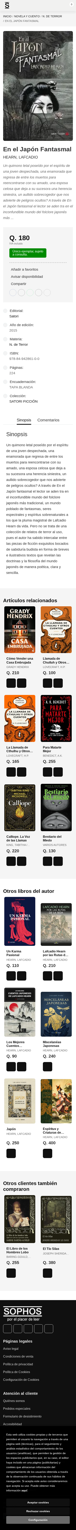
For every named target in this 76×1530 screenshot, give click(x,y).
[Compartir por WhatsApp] (30, 292)
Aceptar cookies (38, 1502)
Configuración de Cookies (21, 1379)
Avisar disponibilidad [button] (27, 277)
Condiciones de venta (18, 1356)
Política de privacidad (18, 1364)
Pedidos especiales (16, 1408)
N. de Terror (52, 16)
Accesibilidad (12, 1424)
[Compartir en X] (21, 292)
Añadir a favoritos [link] (24, 269)
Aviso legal (11, 1348)
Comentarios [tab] (48, 420)
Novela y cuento (27, 16)
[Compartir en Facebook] (12, 292)
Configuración (38, 1519)
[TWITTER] (17, 1328)
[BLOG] (48, 1328)
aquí (24, 1490)
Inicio (7, 16)
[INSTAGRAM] (28, 1328)
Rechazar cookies (38, 1511)
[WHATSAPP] (38, 1328)
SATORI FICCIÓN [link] (23, 401)
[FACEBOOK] (7, 1328)
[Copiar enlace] (47, 292)
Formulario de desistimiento (22, 1416)
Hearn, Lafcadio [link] (20, 157)
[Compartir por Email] (38, 292)
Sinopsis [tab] (24, 420)
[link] (21, 683)
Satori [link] (14, 316)
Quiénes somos (14, 1401)
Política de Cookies (16, 1372)
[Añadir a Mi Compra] (11, 683)
